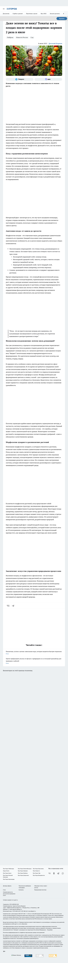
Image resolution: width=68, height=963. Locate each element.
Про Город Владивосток (39, 875)
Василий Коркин (55, 43)
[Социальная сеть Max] (48, 79)
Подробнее (50, 930)
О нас (4, 889)
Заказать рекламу (55, 13)
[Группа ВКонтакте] (49, 873)
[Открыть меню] (4, 9)
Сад (32, 37)
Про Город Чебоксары (8, 868)
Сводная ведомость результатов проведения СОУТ (9, 893)
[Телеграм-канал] (20, 79)
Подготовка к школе (31, 13)
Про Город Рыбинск (23, 873)
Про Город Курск (7, 873)
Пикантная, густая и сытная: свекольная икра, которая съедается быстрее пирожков (34, 652)
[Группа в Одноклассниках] (54, 873)
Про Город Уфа (36, 873)
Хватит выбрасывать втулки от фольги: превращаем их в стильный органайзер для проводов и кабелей (33, 661)
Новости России (22, 37)
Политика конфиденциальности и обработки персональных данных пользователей (23, 932)
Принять (62, 18)
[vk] (8, 606)
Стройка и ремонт (18, 13)
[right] (66, 13)
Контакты (21, 889)
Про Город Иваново (23, 870)
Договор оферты (7, 885)
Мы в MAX (43, 13)
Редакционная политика (40, 889)
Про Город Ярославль (38, 868)
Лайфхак (10, 37)
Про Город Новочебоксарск (25, 868)
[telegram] (14, 606)
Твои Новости (36, 870)
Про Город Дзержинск (23, 875)
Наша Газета (6, 870)
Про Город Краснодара (8, 879)
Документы (6, 13)
